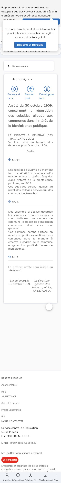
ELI (3, 416)
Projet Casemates (11, 409)
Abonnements (9, 384)
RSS (3, 391)
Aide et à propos (10, 403)
